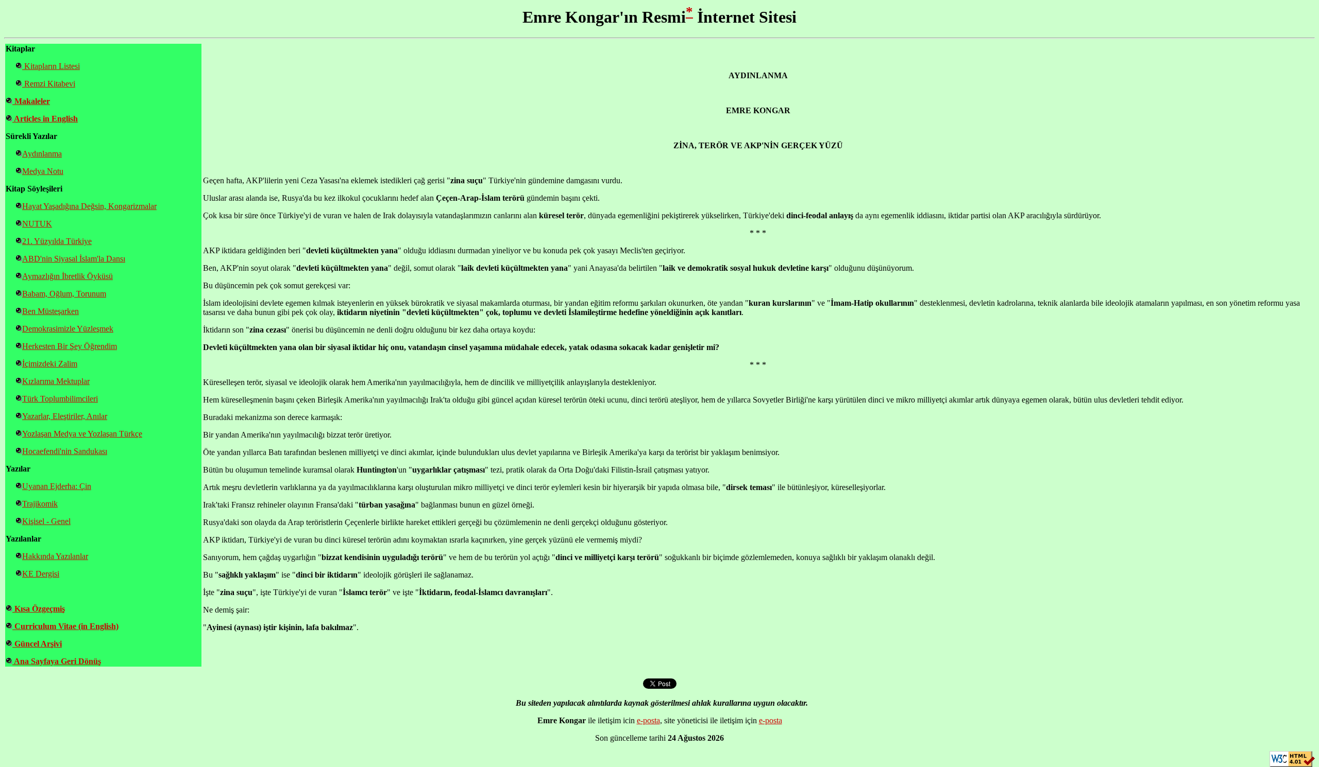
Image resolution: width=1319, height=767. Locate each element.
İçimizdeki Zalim (49, 363)
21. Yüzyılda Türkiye (57, 241)
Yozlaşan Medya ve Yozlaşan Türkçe (82, 433)
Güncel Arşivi (37, 643)
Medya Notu (42, 171)
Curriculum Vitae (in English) (65, 626)
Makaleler (31, 101)
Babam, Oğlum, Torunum (64, 293)
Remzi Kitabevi (48, 83)
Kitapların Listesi (51, 66)
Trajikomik (40, 503)
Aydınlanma (42, 153)
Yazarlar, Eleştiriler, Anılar (64, 416)
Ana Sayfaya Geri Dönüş (56, 661)
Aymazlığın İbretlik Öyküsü (67, 276)
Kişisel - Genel (46, 521)
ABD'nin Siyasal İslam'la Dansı (73, 258)
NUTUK (37, 223)
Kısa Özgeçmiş (38, 608)
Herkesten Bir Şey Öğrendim (69, 346)
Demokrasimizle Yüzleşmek (67, 328)
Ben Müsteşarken (50, 311)
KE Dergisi (40, 573)
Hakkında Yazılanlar (55, 556)
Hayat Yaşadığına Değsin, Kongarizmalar (89, 206)
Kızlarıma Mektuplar (56, 381)
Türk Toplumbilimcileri (60, 398)
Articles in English (45, 118)
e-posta (648, 720)
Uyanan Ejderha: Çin (56, 486)
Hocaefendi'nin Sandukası (64, 451)
